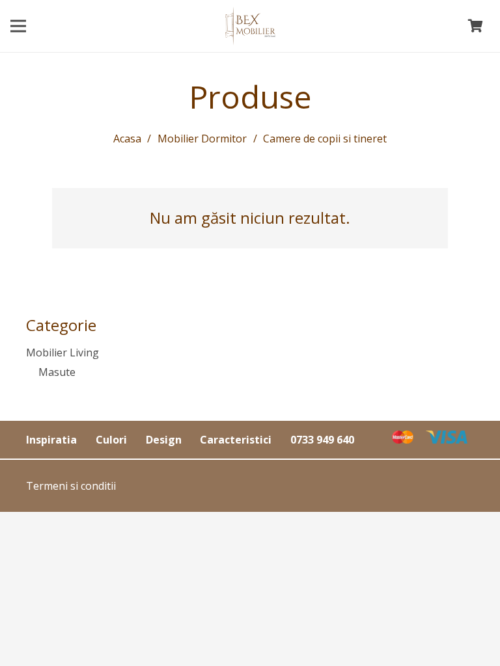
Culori (111, 440)
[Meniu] (18, 26)
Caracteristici (235, 440)
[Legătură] (250, 26)
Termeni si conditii (71, 486)
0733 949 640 (322, 440)
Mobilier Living (62, 352)
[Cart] (475, 26)
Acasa (127, 138)
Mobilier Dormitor (202, 138)
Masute (57, 372)
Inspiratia (51, 440)
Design (164, 440)
